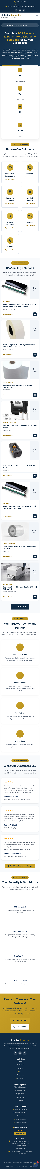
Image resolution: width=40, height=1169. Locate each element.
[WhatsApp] (23, 10)
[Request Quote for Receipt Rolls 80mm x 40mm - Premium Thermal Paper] (35, 395)
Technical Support (21, 1122)
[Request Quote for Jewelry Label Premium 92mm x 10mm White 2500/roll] (35, 556)
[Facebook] (16, 10)
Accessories (20, 1097)
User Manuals (21, 1116)
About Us (20, 1068)
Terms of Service (22, 1166)
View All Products (20, 607)
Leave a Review (20, 1133)
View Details (9, 314)
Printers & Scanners (20, 1087)
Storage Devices (20, 1093)
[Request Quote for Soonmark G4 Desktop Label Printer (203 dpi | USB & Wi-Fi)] (35, 597)
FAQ (20, 1071)
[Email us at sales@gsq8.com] (20, 4)
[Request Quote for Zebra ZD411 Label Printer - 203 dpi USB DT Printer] (35, 476)
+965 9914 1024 (21, 2)
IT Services (20, 1100)
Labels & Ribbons (20, 1090)
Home (21, 1061)
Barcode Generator (21, 1109)
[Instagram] (20, 10)
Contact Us (20, 1078)
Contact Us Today (21, 1020)
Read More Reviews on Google (21, 866)
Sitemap (31, 1166)
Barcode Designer (20, 1112)
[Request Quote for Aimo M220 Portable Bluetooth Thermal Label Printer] (35, 435)
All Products (20, 1065)
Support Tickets (21, 1119)
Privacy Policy (10, 1166)
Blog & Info (20, 1075)
